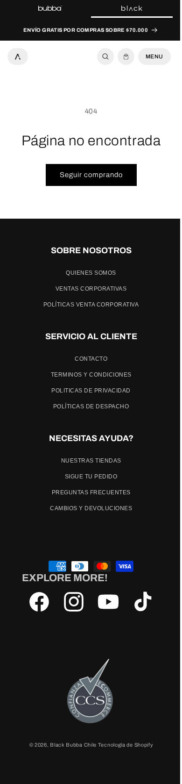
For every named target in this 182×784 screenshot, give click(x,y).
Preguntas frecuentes (87, 492)
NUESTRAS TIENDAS (87, 460)
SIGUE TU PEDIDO (87, 476)
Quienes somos (88, 273)
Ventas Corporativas (87, 288)
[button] (98, 56)
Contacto (87, 359)
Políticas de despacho (87, 406)
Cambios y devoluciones (88, 508)
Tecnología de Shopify (121, 745)
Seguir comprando (87, 174)
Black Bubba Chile (70, 745)
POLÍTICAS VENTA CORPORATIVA (87, 304)
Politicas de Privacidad (87, 390)
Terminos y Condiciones (87, 374)
